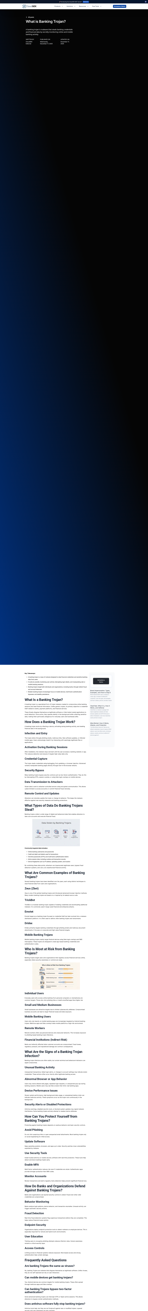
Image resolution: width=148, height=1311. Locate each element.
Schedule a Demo (101, 681)
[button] (59, 6)
